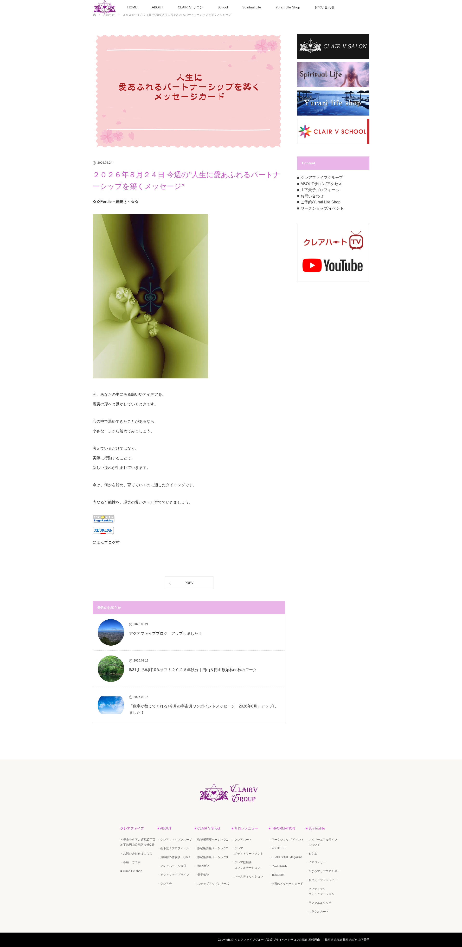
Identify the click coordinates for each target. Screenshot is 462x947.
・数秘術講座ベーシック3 (211, 857)
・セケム (311, 853)
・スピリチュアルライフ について (321, 842)
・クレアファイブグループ (174, 839)
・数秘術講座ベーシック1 (211, 839)
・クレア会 (164, 883)
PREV (189, 583)
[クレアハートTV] (333, 280)
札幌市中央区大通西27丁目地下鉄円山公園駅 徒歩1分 (137, 842)
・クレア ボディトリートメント (247, 851)
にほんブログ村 (106, 542)
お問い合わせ (324, 7)
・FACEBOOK (278, 866)
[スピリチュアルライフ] (333, 86)
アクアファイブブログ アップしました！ (165, 633)
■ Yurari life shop (131, 871)
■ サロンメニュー (244, 828)
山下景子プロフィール (320, 190)
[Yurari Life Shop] (333, 114)
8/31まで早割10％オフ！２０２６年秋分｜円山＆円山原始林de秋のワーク (193, 670)
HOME (132, 7)
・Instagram (276, 874)
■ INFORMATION (282, 828)
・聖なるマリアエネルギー (323, 871)
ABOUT (157, 7)
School (223, 7)
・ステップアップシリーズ (211, 883)
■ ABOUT (164, 828)
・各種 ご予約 (130, 862)
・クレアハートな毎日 (171, 866)
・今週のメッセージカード (286, 883)
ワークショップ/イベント (322, 208)
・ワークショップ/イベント (286, 839)
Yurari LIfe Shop (288, 7)
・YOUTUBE (277, 848)
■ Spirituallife (315, 828)
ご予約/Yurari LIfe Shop (320, 202)
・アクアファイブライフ (173, 874)
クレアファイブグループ (322, 177)
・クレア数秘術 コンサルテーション (245, 865)
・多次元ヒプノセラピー (321, 880)
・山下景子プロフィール (173, 848)
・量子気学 (201, 874)
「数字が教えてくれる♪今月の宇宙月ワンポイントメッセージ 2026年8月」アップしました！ (202, 709)
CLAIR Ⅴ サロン (190, 7)
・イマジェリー (316, 862)
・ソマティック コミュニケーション (320, 891)
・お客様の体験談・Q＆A (173, 857)
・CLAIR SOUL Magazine (285, 857)
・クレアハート (241, 839)
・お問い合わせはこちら (136, 853)
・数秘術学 (201, 866)
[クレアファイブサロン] (333, 57)
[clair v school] (333, 143)
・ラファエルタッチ (319, 902)
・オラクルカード (317, 911)
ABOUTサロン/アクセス (321, 184)
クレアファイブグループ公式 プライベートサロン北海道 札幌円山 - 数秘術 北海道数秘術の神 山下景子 (302, 939)
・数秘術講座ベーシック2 (211, 848)
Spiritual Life (251, 7)
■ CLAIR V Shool (207, 828)
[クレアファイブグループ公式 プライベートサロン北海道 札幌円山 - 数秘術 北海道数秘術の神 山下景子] (231, 804)
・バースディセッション (247, 876)
